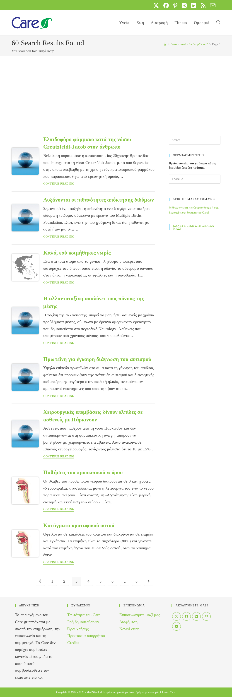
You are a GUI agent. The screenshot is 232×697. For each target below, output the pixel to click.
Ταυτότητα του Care (84, 615)
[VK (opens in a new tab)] (184, 5)
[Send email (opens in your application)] (211, 5)
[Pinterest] (206, 616)
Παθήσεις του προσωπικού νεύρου (83, 472)
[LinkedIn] (196, 616)
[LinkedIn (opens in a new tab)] (193, 5)
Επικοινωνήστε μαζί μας (139, 615)
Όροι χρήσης (78, 629)
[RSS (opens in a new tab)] (203, 5)
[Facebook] (186, 616)
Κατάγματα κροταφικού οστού (78, 525)
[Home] (165, 44)
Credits (73, 642)
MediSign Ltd (94, 692)
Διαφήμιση (128, 622)
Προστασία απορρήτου (86, 635)
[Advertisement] (116, 90)
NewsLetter (129, 629)
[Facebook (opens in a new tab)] (166, 5)
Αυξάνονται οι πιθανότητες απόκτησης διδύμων (98, 200)
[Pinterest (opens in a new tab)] (175, 5)
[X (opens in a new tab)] (156, 5)
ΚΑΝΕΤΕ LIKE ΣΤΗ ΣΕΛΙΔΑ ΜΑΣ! (193, 227)
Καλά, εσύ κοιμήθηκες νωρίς (77, 253)
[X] (176, 616)
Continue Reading (58, 183)
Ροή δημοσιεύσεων (83, 622)
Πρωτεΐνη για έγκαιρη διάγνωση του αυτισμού (97, 359)
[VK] (176, 626)
